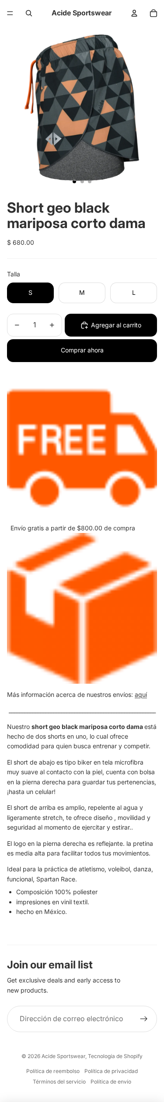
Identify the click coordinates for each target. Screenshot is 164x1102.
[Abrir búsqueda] (28, 13)
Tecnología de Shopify (115, 1056)
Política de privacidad (111, 1071)
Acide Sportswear (63, 1056)
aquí (141, 694)
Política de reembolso (53, 1071)
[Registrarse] (144, 1019)
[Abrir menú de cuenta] (134, 13)
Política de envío (111, 1081)
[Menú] (10, 13)
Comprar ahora (82, 350)
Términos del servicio (59, 1081)
